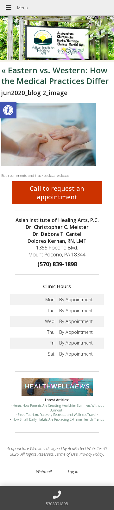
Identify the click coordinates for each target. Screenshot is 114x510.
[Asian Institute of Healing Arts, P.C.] (57, 39)
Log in (73, 471)
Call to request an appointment (57, 192)
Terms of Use (66, 454)
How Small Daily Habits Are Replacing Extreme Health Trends (58, 419)
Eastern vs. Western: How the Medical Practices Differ (55, 75)
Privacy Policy (91, 454)
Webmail (44, 471)
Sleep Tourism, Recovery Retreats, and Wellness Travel (57, 414)
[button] (8, 110)
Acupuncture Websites (26, 448)
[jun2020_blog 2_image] (48, 164)
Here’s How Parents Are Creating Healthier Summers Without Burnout (58, 407)
